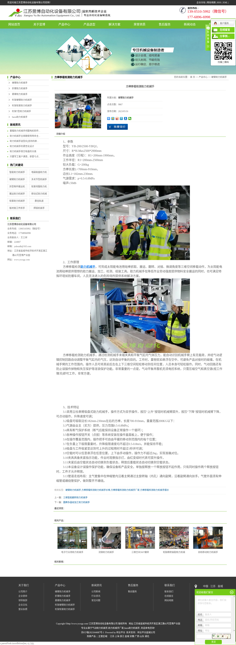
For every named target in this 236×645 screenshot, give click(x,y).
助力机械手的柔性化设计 (22, 146)
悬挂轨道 (39, 201)
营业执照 (22, 609)
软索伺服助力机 (39, 186)
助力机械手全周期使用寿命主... (25, 136)
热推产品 (91, 636)
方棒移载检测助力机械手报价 (154, 490)
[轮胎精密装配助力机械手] (174, 537)
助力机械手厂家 (116, 628)
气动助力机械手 (100, 628)
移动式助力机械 (39, 193)
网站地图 (211, 2)
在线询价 (117, 127)
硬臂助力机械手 (19, 83)
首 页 (192, 77)
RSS (219, 2)
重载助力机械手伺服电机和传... (25, 131)
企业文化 (22, 605)
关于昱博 (39, 24)
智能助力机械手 (17, 172)
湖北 (147, 636)
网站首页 (14, 24)
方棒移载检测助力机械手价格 (95, 490)
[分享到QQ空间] (112, 118)
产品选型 (89, 24)
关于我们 (23, 585)
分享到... (225, 36)
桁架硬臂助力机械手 (22, 100)
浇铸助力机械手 (106, 552)
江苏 (112, 636)
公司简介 (22, 591)
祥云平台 (120, 632)
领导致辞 (22, 600)
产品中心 (64, 24)
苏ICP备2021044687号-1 (92, 632)
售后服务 (165, 24)
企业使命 (22, 596)
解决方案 (114, 24)
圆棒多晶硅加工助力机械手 (76, 502)
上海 (117, 636)
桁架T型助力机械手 (21, 111)
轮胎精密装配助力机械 (174, 552)
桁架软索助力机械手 (22, 105)
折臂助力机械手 (19, 88)
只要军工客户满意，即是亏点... (25, 156)
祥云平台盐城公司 (146, 632)
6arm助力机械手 (19, 117)
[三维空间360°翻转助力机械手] (140, 537)
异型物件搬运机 (17, 186)
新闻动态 (190, 24)
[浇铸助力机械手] (106, 537)
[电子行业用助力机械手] (72, 537)
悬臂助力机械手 (19, 94)
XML (225, 2)
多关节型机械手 (39, 179)
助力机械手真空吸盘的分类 (23, 151)
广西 (137, 636)
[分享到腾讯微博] (121, 118)
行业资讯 (95, 596)
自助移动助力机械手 (208, 552)
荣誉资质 (139, 24)
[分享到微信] (129, 118)
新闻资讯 (96, 585)
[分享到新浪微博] (117, 118)
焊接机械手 (39, 208)
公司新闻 (95, 591)
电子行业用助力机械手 (72, 552)
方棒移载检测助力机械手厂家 (125, 490)
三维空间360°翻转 (140, 552)
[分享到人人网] (125, 118)
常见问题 (95, 600)
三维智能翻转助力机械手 (75, 497)
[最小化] (231, 592)
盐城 (127, 636)
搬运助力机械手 (17, 193)
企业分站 (201, 2)
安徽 (132, 636)
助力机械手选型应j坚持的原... (24, 141)
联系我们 (169, 585)
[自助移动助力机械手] (208, 537)
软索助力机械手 (17, 201)
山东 (142, 636)
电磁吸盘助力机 (39, 172)
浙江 (122, 636)
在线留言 (168, 596)
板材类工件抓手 (17, 208)
